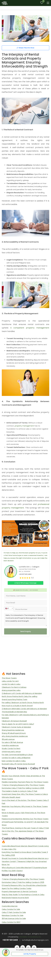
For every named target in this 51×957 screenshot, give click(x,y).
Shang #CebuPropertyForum (14, 733)
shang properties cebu (11, 690)
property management (24, 426)
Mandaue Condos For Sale (12, 915)
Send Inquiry (25, 631)
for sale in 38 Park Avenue (12, 742)
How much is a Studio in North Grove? (17, 705)
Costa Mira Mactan (10, 906)
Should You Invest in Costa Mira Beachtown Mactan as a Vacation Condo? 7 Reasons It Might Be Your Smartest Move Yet (25, 861)
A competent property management (29, 327)
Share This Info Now (26, 48)
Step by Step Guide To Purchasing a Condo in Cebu (23, 894)
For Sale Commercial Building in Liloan (17, 754)
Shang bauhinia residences (13, 730)
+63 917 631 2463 (10, 940)
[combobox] (9, 608)
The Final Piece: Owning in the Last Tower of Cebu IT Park (25, 828)
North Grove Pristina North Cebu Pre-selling (19, 696)
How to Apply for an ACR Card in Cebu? (18, 724)
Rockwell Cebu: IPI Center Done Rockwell (18, 764)
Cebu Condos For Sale (11, 909)
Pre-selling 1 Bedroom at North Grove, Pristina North (23, 702)
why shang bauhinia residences (15, 736)
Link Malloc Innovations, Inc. (30, 937)
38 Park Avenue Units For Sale (14, 918)
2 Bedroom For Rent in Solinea (14, 687)
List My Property (29, 954)
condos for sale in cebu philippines (16, 758)
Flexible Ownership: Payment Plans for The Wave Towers (25, 782)
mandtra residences (10, 745)
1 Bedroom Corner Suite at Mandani (16, 727)
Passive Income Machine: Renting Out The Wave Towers (25, 819)
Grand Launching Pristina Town (14, 699)
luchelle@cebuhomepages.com (35, 940)
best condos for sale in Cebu (14, 761)
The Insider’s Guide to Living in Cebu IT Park (19, 791)
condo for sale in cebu (11, 684)
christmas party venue (11, 751)
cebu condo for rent (10, 681)
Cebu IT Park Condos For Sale (14, 912)
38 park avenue (8, 739)
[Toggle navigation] (48, 3)
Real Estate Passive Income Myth (15, 897)
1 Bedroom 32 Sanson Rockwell (14, 721)
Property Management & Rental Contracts (19, 891)
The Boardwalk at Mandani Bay (14, 712)
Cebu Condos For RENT (11, 922)
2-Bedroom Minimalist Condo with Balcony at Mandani (24, 709)
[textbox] (9, 608)
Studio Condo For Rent (11, 748)
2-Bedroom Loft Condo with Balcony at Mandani (22, 693)
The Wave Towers (9, 678)
